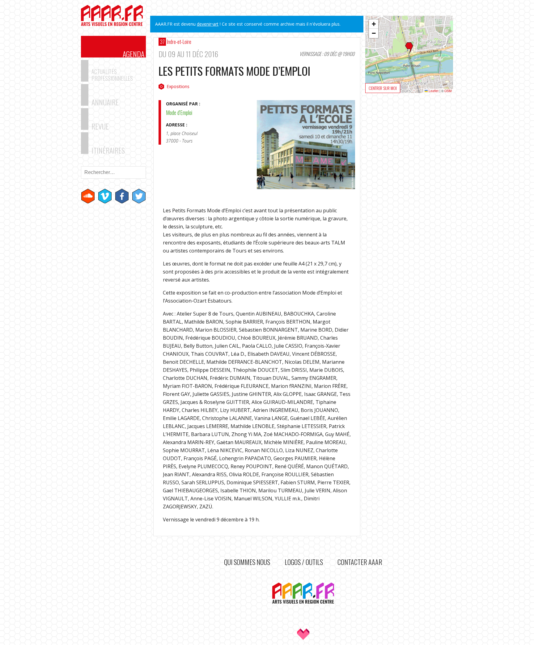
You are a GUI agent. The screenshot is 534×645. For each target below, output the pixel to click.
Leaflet (433, 91)
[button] (409, 48)
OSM (447, 91)
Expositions (178, 86)
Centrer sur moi (383, 88)
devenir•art (207, 24)
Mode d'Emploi (179, 112)
